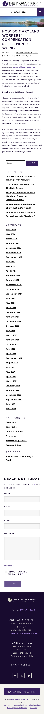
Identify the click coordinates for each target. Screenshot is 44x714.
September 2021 (14, 358)
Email (8, 507)
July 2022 (10, 349)
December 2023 (13, 321)
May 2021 (10, 372)
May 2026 (10, 234)
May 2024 (10, 303)
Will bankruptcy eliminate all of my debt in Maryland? (21, 206)
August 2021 (12, 363)
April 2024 (11, 307)
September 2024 (14, 294)
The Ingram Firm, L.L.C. (27, 52)
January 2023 (12, 340)
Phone (8, 520)
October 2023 (12, 326)
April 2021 (11, 376)
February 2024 (13, 312)
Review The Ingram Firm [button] (22, 692)
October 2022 (12, 344)
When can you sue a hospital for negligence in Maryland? (20, 214)
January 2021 (12, 390)
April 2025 (11, 271)
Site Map (16, 705)
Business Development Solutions (24, 706)
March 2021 (11, 381)
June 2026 (11, 229)
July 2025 (10, 262)
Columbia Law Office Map (22, 633)
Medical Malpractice (16, 441)
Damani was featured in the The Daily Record (20, 186)
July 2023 (10, 330)
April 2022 (11, 353)
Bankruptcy (12, 422)
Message (9, 534)
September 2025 (14, 257)
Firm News (11, 436)
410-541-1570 (18, 12)
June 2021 (11, 367)
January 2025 (12, 280)
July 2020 (10, 404)
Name (7, 493)
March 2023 (11, 335)
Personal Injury (23, 55)
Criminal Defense (14, 431)
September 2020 (14, 399)
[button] (40, 12)
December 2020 (13, 395)
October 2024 (13, 289)
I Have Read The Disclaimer (17, 573)
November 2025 (13, 252)
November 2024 (14, 285)
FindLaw (33, 708)
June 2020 (11, 409)
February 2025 (13, 275)
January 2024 (12, 317)
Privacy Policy (27, 705)
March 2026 (11, 239)
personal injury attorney (24, 67)
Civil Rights (11, 427)
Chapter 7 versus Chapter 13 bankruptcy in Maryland (20, 178)
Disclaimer (9, 566)
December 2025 (13, 248)
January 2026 (12, 243)
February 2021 (13, 386)
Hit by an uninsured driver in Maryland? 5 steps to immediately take (20, 196)
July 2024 (10, 298)
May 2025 (10, 266)
